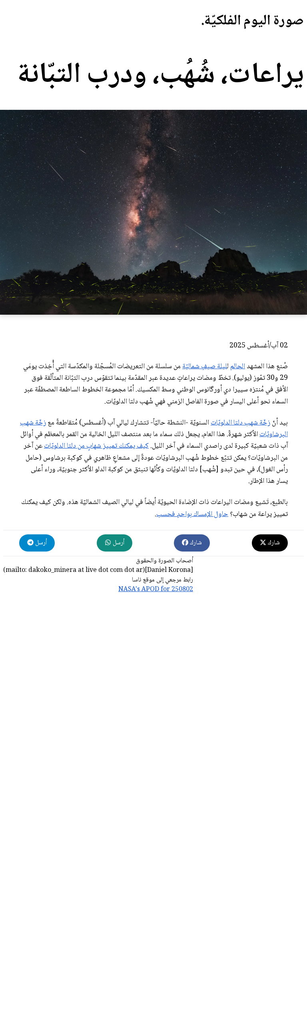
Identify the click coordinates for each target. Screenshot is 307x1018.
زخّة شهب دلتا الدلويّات (240, 423)
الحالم (237, 367)
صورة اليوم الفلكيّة (254, 21)
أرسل (117, 543)
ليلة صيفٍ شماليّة (204, 367)
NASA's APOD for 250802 (155, 589)
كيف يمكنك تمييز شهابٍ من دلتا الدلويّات (96, 446)
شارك (273, 543)
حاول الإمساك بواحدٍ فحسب (192, 514)
